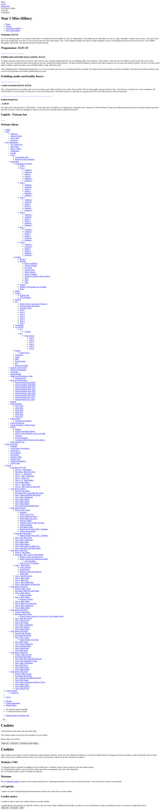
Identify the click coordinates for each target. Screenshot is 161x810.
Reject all (5, 743)
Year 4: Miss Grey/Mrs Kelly (26, 604)
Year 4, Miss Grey (22, 580)
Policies (13, 402)
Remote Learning (21, 365)
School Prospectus (17, 423)
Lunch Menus (15, 453)
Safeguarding (15, 419)
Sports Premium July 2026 (25, 400)
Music (17, 357)
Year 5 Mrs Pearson (22, 627)
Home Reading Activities (29, 640)
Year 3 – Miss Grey (22, 478)
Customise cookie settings (29, 743)
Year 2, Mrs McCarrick (23, 576)
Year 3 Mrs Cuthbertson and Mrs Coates (30, 682)
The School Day (16, 144)
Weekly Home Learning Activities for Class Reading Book (42, 616)
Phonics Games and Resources (31, 557)
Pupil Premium (15, 404)
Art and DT (19, 327)
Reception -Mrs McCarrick (25, 472)
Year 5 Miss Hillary (13, 31)
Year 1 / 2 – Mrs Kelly (23, 474)
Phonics (23, 259)
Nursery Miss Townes (23, 655)
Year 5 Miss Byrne (22, 648)
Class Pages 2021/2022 (19, 587)
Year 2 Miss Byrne (22, 621)
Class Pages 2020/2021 (19, 550)
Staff (7, 132)
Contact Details (16, 136)
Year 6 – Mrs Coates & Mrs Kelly (27, 487)
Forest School (20, 361)
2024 (26, 278)
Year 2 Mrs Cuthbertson (24, 497)
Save (21, 808)
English (18, 257)
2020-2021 (19, 412)
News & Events (11, 444)
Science (18, 293)
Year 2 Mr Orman (21, 642)
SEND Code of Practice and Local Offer (30, 434)
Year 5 (22, 227)
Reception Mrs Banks (23, 533)
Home (8, 24)
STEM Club (24, 295)
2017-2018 (19, 406)
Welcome (13, 134)
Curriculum (14, 161)
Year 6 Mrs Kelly (21, 650)
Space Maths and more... (29, 516)
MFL (17, 359)
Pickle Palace (29, 336)
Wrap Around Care (17, 442)
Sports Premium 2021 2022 (25, 389)
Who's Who (14, 138)
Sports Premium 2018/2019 (25, 383)
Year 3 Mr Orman (21, 623)
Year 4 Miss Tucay (22, 684)
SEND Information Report (25, 431)
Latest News (15, 451)
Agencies (18, 436)
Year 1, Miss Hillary (22, 565)
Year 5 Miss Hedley (22, 686)
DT (21, 334)
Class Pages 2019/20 (18, 508)
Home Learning (26, 595)
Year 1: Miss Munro (22, 593)
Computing (19, 325)
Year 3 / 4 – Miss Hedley (24, 480)
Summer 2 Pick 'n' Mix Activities (32, 523)
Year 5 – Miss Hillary (23, 485)
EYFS (22, 166)
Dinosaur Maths (26, 521)
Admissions (14, 151)
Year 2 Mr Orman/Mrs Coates (26, 661)
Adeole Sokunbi (31, 266)
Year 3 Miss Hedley (22, 499)
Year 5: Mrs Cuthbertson (24, 606)
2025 (26, 280)
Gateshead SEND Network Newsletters (30, 440)
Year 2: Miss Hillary (22, 597)
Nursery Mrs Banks (22, 491)
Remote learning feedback (25, 159)
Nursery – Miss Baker (23, 470)
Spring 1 (28, 174)
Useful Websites (26, 525)
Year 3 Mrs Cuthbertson (24, 644)
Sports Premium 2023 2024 (25, 393)
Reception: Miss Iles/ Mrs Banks (27, 591)
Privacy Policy (15, 149)
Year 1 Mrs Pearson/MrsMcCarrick (28, 678)
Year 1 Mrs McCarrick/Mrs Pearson (28, 659)
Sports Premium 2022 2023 (25, 391)
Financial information (18, 370)
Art (21, 329)
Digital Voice (25, 353)
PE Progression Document (29, 306)
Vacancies (14, 140)
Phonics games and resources (30, 572)
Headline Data (20, 378)
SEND (12, 427)
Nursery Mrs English (23, 633)
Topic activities (25, 567)
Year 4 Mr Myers (21, 665)
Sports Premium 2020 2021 (25, 387)
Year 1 (22, 168)
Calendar (13, 446)
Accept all (14, 743)
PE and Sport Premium (18, 380)
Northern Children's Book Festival (37, 276)
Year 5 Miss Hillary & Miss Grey (27, 546)
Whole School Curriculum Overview (33, 304)
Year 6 (22, 242)
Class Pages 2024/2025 (19, 652)
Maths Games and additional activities (34, 559)
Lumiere (28, 331)
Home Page (5, 6)
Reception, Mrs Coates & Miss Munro (29, 555)
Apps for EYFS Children (29, 563)
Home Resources (21, 438)
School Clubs (15, 459)
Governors (14, 372)
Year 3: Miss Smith (22, 601)
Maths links (24, 574)
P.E (16, 302)
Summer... (23, 512)
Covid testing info (21, 157)
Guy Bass (28, 268)
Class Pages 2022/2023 (19, 610)
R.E (16, 363)
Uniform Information (18, 461)
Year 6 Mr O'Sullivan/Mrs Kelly (27, 506)
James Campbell (31, 274)
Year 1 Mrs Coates (22, 638)
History (18, 351)
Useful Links (15, 463)
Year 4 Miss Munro (22, 482)
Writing (22, 285)
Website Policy (11, 705)
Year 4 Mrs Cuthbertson (24, 625)
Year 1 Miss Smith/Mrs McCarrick (28, 495)
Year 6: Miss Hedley (22, 608)
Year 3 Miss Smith (22, 542)
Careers (13, 153)
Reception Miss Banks (23, 676)
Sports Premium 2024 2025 (25, 395)
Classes (8, 26)
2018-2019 (19, 408)
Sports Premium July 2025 (25, 397)
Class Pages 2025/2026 (19, 672)
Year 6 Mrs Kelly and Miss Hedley (28, 548)
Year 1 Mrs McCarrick (23, 538)
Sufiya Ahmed (30, 272)
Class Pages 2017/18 (18, 468)
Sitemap (9, 701)
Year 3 (22, 198)
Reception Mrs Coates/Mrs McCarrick (29, 493)
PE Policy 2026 (25, 308)
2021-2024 (19, 414)
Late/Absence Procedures (19, 448)
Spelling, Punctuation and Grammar (33, 287)
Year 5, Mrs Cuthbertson (24, 582)
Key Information (12, 142)
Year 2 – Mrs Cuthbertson (24, 476)
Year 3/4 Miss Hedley (23, 646)
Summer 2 (28, 181)
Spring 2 (28, 176)
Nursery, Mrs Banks (22, 553)
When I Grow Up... (27, 514)
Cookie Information (13, 703)
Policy (22, 289)
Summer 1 (28, 178)
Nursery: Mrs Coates (23, 589)
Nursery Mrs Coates (22, 510)
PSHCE (18, 300)
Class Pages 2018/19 (13, 28)
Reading (23, 261)
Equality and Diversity (18, 368)
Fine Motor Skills (26, 527)
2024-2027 (19, 417)
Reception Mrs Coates (23, 614)
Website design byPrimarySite (17, 715)
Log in (3, 4)
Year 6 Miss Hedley (22, 629)
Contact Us (14, 693)
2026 (26, 283)
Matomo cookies (13, 781)
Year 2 (22, 183)
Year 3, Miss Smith (22, 578)
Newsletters (14, 455)
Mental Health (15, 374)
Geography (19, 355)
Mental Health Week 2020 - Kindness (34, 529)
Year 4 (22, 212)
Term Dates (14, 147)
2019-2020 (19, 410)
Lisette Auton (30, 270)
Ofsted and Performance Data (21, 376)
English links (24, 570)
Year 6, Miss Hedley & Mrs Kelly (27, 584)
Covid (12, 155)
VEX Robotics (25, 297)
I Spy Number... (30, 561)
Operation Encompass (23, 421)
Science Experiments (27, 531)
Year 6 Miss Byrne (22, 689)
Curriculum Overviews (23, 164)
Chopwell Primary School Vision (22, 425)
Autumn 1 (28, 170)
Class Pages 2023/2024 (19, 631)
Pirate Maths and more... (29, 519)
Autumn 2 (28, 172)
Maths (17, 291)
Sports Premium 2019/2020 (25, 385)
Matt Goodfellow (31, 263)
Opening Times (16, 457)
